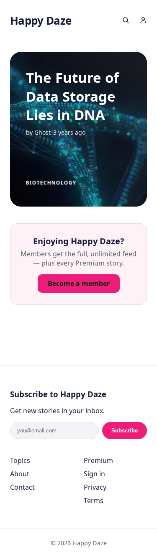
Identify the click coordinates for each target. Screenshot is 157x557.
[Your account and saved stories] (143, 21)
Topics (20, 460)
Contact (22, 487)
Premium (98, 460)
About (19, 473)
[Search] (125, 21)
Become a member (79, 283)
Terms (93, 500)
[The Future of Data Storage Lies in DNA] (78, 129)
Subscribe (124, 430)
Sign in (94, 473)
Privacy (95, 487)
